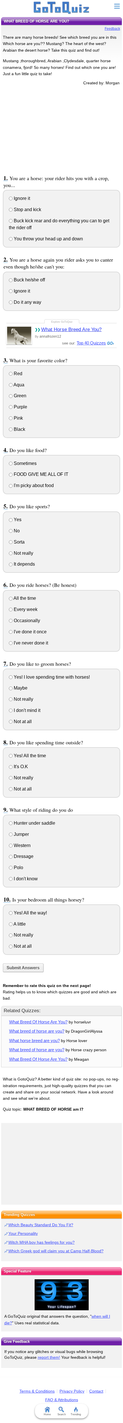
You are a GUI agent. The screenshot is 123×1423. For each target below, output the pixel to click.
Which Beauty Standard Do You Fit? (40, 1225)
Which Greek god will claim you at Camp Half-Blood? (56, 1251)
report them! (49, 1357)
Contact (96, 1391)
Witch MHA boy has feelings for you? (41, 1242)
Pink (18, 418)
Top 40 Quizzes (91, 342)
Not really (23, 553)
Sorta (19, 542)
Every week (25, 609)
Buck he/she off (29, 279)
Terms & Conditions (37, 1391)
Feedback (112, 29)
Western (22, 845)
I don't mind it (26, 710)
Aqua (18, 384)
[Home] (62, 8)
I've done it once (30, 631)
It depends (24, 564)
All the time (24, 598)
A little (19, 924)
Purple (20, 406)
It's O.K (20, 766)
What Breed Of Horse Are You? (38, 1021)
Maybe (20, 688)
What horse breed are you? (34, 1040)
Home (47, 1414)
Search (61, 1414)
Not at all (22, 721)
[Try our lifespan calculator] (61, 1294)
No (16, 530)
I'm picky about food (33, 485)
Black (19, 429)
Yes (17, 519)
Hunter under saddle (34, 823)
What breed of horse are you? (36, 1031)
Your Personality (23, 1233)
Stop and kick (27, 209)
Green (19, 395)
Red (17, 373)
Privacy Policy (71, 1391)
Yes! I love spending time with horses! (51, 677)
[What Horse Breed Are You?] (19, 335)
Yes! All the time (29, 755)
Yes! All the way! (30, 912)
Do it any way (27, 302)
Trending (76, 1414)
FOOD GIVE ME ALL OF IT (40, 474)
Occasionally (26, 620)
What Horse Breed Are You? (71, 329)
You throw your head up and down (48, 238)
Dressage (23, 856)
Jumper (21, 834)
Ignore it (21, 198)
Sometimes (25, 463)
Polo (18, 867)
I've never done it (30, 643)
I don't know (25, 878)
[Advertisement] (61, 129)
